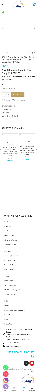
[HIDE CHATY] (6, 386)
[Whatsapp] (6, 367)
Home (3, 53)
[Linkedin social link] (15, 116)
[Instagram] (26, 363)
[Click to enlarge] (5, 43)
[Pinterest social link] (12, 116)
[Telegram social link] (17, 116)
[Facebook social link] (7, 116)
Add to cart (17, 94)
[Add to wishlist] (11, 143)
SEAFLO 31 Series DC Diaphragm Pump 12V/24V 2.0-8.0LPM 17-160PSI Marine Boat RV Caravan (27, 150)
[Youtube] (31, 363)
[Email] (6, 374)
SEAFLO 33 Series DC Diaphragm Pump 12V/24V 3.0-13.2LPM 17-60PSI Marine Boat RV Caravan (10, 151)
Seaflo (9, 53)
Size (3, 84)
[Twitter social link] (10, 116)
